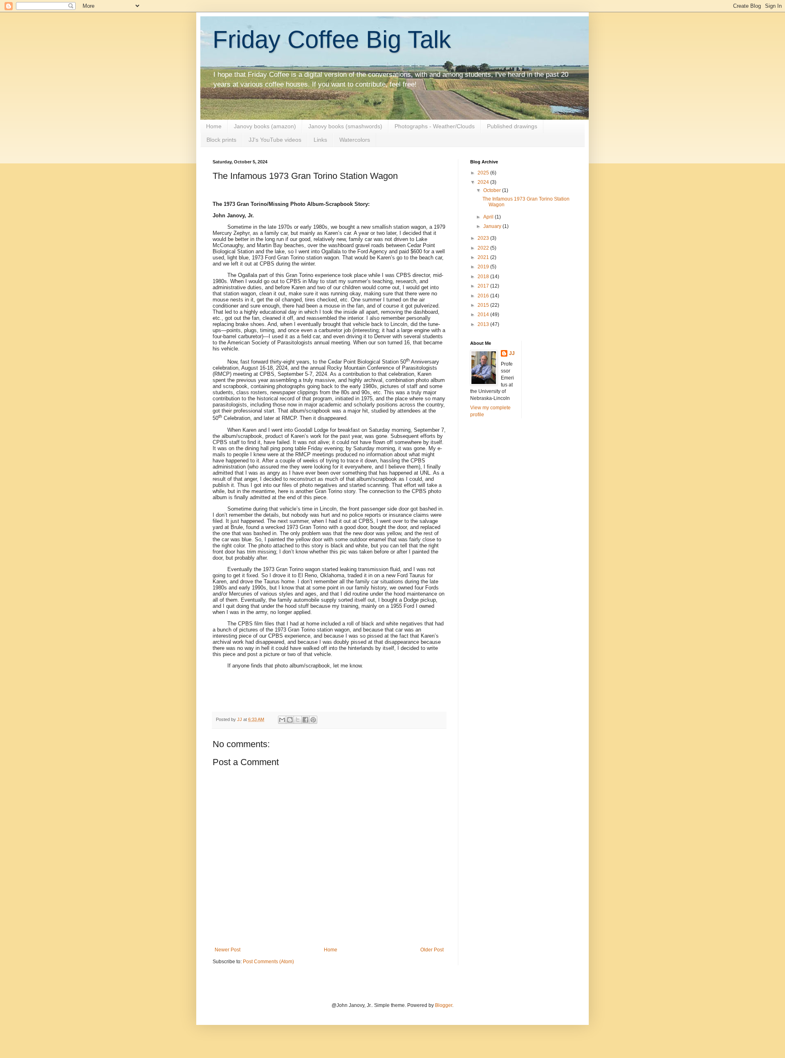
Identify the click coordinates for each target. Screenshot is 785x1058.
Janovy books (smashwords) (345, 126)
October (492, 190)
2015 (484, 305)
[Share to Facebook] (305, 720)
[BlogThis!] (290, 720)
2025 (484, 173)
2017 (484, 286)
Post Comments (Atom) (268, 961)
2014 (484, 314)
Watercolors (354, 139)
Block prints (221, 139)
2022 (484, 248)
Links (320, 139)
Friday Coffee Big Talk (332, 39)
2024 (484, 182)
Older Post (432, 950)
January (492, 226)
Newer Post (227, 950)
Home (214, 126)
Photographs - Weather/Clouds (435, 126)
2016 (484, 296)
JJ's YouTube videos (275, 139)
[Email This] (282, 720)
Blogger (443, 1005)
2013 (484, 324)
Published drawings (512, 126)
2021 (484, 257)
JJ (512, 353)
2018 (484, 276)
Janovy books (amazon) (265, 126)
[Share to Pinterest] (313, 720)
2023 (484, 238)
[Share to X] (298, 720)
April (489, 217)
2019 (484, 267)
